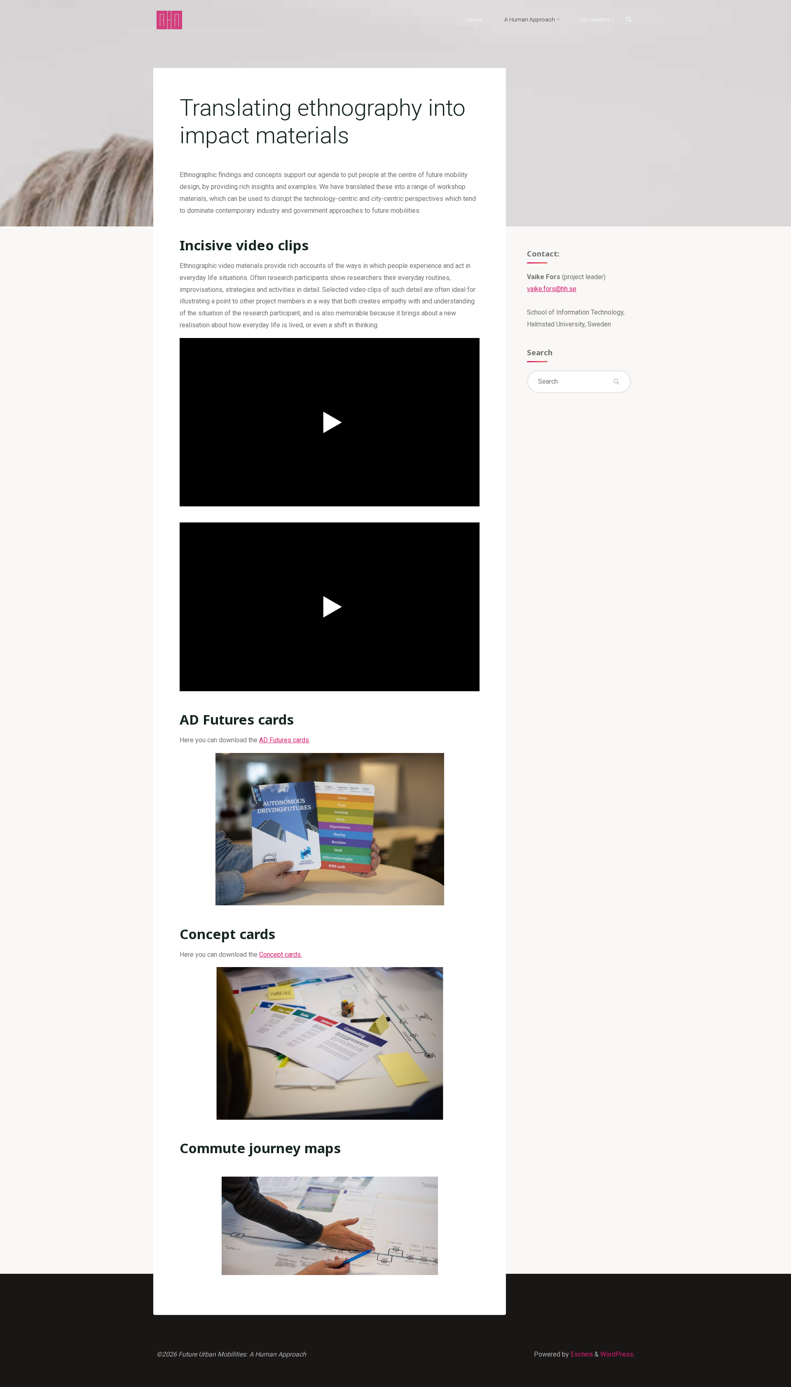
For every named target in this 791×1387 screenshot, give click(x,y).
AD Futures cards (284, 740)
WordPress (616, 1354)
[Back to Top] (759, 1375)
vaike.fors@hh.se (551, 289)
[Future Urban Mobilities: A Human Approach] (169, 19)
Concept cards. (280, 954)
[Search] (629, 20)
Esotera (581, 1354)
